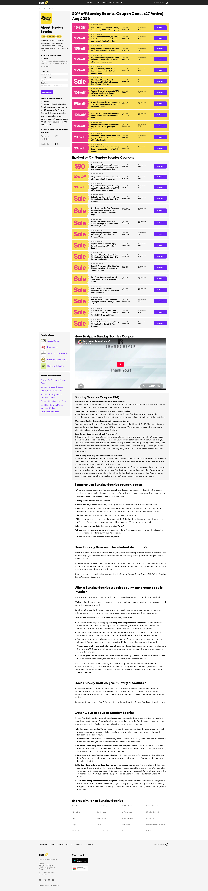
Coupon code (45, 71)
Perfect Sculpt (101, 818)
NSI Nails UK (76, 812)
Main (40, 9)
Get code (160, 27)
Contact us (89, 844)
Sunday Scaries (52, 29)
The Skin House (127, 806)
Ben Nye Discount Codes (52, 390)
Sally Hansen (101, 812)
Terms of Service (44, 885)
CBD (43, 36)
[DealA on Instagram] (44, 880)
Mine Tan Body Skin (152, 812)
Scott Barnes (126, 825)
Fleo (73, 818)
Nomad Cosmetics (103, 831)
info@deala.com (48, 875)
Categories (89, 2)
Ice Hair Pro (150, 818)
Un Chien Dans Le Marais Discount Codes (52, 406)
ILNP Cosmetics (127, 812)
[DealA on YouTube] (49, 880)
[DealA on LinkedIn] (53, 880)
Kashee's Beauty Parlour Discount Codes (51, 396)
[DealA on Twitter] (40, 880)
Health (59, 36)
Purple (74, 825)
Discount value (46, 77)
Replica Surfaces (152, 806)
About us (119, 2)
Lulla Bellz (149, 831)
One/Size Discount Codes (52, 387)
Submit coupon (47, 92)
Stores (98, 2)
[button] (112, 27)
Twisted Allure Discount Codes (54, 401)
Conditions (44, 83)
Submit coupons (108, 2)
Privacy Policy (55, 885)
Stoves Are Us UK (128, 818)
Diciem (99, 825)
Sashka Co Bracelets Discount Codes (54, 381)
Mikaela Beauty (102, 806)
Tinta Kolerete (76, 806)
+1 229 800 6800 (48, 873)
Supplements (51, 36)
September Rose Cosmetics (155, 825)
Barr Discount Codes (50, 411)
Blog (72, 844)
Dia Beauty (76, 831)
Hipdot (124, 831)
